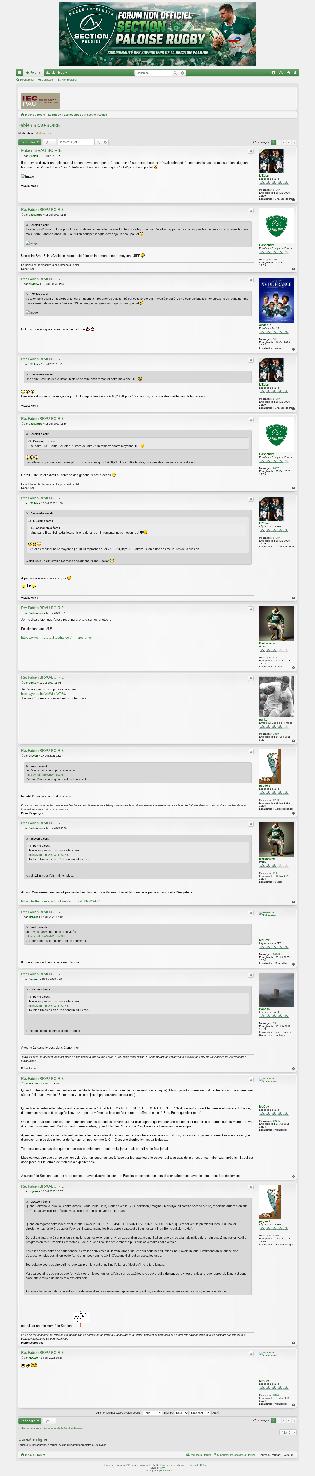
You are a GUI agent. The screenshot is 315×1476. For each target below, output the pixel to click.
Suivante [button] (294, 142)
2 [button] (278, 142)
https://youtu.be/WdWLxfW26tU (43, 694)
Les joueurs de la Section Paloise (85, 114)
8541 (276, 1023)
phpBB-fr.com (164, 1470)
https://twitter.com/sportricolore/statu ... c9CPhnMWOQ (60, 901)
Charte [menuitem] (281, 73)
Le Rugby (54, 114)
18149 (276, 954)
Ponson (264, 1009)
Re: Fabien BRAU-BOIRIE (42, 209)
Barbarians (267, 643)
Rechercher (175, 73)
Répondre (28, 142)
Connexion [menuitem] (289, 73)
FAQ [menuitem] (275, 73)
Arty (162, 1467)
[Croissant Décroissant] (200, 1412)
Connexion (48, 79)
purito (263, 719)
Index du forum (35, 114)
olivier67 (265, 325)
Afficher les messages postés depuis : (119, 1412)
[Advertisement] (204, 98)
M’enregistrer (69, 79)
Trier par (169, 1412)
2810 (276, 733)
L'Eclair (264, 175)
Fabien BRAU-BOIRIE (39, 125)
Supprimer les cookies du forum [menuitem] (236, 1454)
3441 (276, 339)
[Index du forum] (157, 34)
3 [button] (283, 142)
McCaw (264, 940)
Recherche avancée (182, 73)
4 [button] (289, 142)
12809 (276, 800)
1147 (276, 657)
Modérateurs (43, 133)
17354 (276, 189)
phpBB (124, 1465)
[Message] (22, 155)
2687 (276, 259)
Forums (36, 72)
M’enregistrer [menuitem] (296, 73)
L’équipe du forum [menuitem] (200, 1454)
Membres (57, 72)
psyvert (264, 785)
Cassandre (267, 245)
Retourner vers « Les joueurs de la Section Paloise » (52, 1428)
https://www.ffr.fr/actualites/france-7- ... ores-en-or (56, 637)
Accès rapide (20, 73)
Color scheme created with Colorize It (190, 1465)
